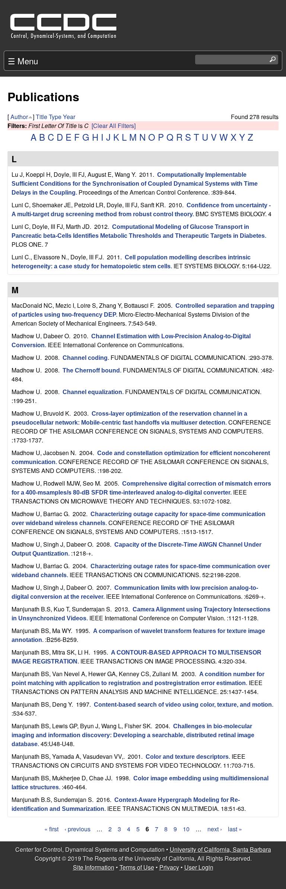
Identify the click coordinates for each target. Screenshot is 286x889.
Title (41, 116)
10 (186, 829)
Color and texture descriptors (187, 757)
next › (214, 829)
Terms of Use (137, 867)
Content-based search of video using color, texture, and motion (183, 704)
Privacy (169, 867)
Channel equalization (92, 392)
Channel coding (85, 358)
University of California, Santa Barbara (220, 849)
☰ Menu (23, 61)
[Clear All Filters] (114, 125)
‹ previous (77, 829)
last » (235, 829)
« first (51, 829)
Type (55, 116)
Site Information (93, 867)
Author (19, 116)
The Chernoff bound (91, 370)
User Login (198, 867)
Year (69, 116)
